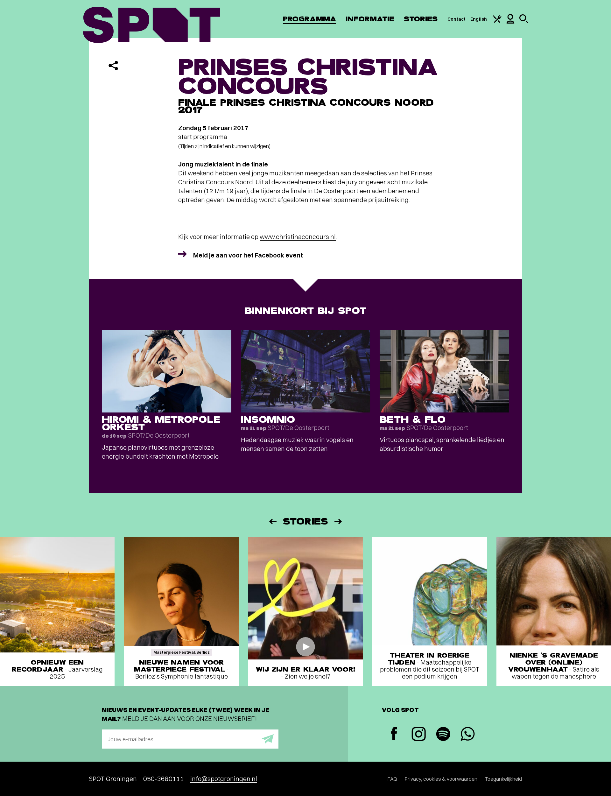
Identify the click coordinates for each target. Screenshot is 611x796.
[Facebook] (394, 734)
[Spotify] (443, 735)
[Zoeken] (523, 22)
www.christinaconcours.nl (298, 237)
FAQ (392, 779)
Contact (456, 19)
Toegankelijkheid (503, 779)
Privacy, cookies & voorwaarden (441, 779)
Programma (309, 19)
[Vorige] (272, 521)
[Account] (510, 22)
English (478, 19)
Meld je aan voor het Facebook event (248, 255)
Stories (421, 19)
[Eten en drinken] (497, 21)
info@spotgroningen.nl (223, 779)
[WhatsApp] (467, 735)
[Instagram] (418, 735)
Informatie (370, 19)
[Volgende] (338, 521)
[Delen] (113, 65)
